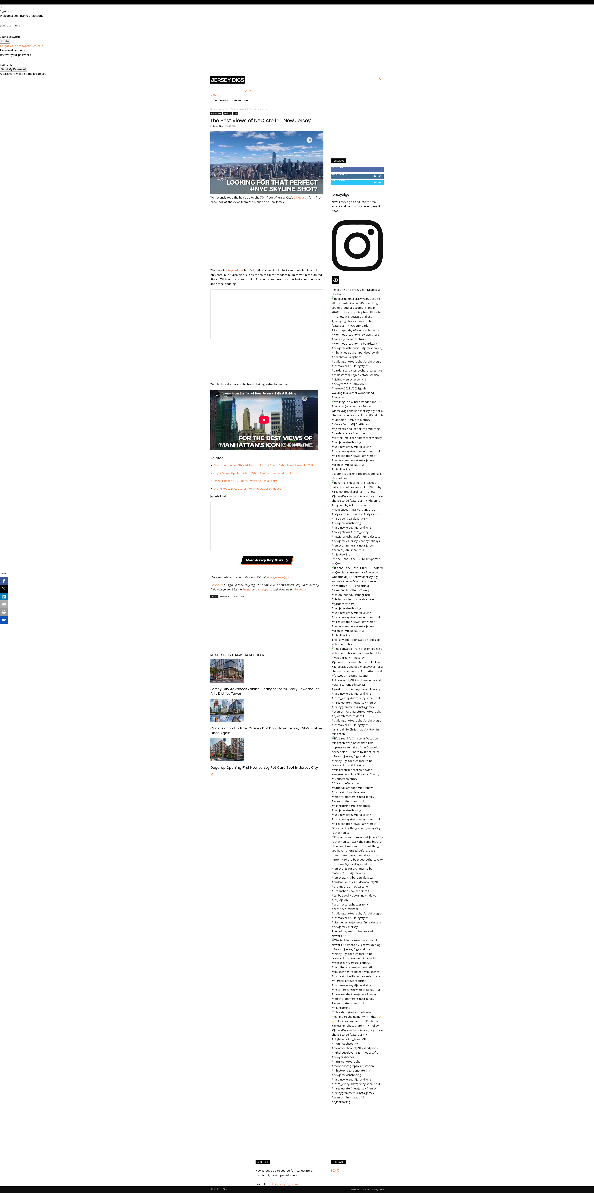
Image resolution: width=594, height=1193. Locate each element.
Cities (214, 100)
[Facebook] (332, 1170)
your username (10, 25)
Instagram (264, 589)
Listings (224, 100)
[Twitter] (338, 1170)
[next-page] (214, 775)
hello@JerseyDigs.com (283, 1184)
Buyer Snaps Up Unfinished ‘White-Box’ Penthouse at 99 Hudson (256, 473)
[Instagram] (334, 1170)
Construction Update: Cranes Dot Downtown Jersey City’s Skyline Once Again (266, 730)
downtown (238, 596)
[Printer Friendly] (4, 612)
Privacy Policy (378, 1189)
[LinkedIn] (4, 596)
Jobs (246, 100)
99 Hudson (301, 197)
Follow (377, 176)
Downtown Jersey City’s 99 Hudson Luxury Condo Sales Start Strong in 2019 (264, 465)
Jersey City (223, 109)
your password (10, 37)
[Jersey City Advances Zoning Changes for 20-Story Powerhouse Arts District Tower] (266, 671)
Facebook (300, 589)
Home (213, 109)
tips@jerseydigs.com (280, 577)
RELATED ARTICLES (222, 655)
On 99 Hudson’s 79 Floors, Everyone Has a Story (245, 481)
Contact (365, 1189)
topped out (235, 270)
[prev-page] (211, 775)
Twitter (246, 589)
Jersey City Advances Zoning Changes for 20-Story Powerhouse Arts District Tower (265, 691)
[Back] (1, 7)
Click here (216, 585)
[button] (380, 80)
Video (235, 113)
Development (216, 113)
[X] (4, 589)
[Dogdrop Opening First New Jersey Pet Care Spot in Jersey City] (266, 749)
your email (7, 64)
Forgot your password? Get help (21, 46)
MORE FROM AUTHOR (249, 655)
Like (379, 169)
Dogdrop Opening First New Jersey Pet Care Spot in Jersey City (264, 767)
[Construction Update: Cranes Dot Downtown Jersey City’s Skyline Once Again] (266, 710)
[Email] (4, 604)
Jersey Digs (218, 126)
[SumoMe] (4, 620)
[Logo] (227, 82)
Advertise (236, 100)
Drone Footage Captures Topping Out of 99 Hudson (248, 488)
